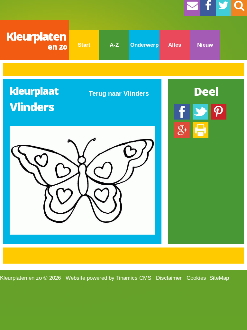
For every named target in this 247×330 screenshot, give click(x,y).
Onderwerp (144, 45)
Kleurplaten (36, 40)
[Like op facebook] (182, 107)
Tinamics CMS (133, 278)
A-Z (114, 45)
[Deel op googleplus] (182, 125)
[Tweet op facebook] (200, 107)
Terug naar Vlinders (119, 93)
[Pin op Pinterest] (218, 107)
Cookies (196, 278)
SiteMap (219, 278)
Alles (174, 45)
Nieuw (205, 45)
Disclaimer (169, 278)
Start (84, 45)
